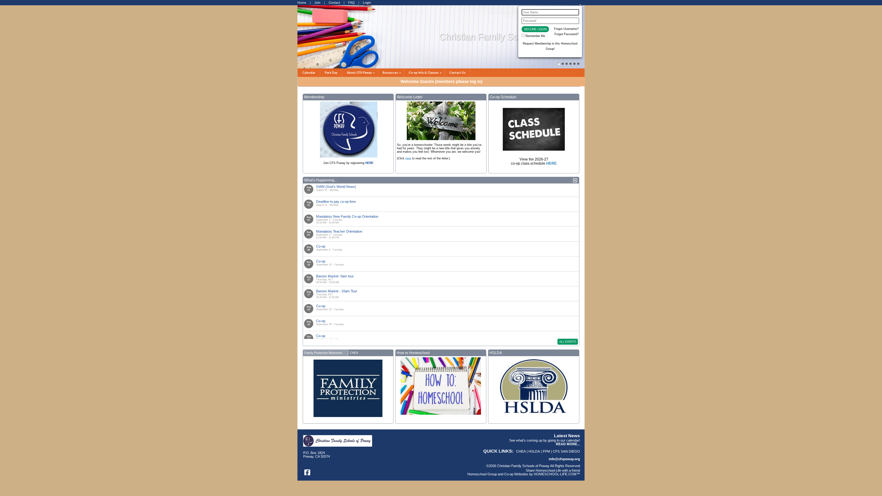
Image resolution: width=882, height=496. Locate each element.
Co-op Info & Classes (425, 72)
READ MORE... (568, 444)
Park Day (331, 72)
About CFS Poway (361, 72)
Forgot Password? (566, 34)
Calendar (308, 72)
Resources (391, 72)
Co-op (320, 246)
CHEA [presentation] (354, 353)
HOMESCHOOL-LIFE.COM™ (557, 474)
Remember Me (535, 36)
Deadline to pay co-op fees (336, 201)
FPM (546, 451)
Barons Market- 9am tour (335, 276)
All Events (567, 341)
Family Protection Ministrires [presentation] (323, 353)
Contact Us (457, 72)
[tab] (325, 352)
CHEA (521, 451)
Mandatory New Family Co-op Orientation (347, 216)
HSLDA (534, 451)
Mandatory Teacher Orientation (339, 231)
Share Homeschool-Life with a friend (553, 470)
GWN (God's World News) (336, 187)
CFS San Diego (566, 451)
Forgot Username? (566, 29)
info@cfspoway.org (564, 459)
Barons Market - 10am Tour (336, 291)
